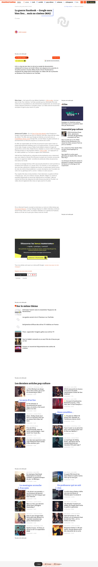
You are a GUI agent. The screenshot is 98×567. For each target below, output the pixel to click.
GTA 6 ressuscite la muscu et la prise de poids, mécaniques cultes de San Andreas (73, 391)
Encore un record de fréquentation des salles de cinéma (38, 347)
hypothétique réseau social (22, 139)
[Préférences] (85, 2)
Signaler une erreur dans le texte (23, 271)
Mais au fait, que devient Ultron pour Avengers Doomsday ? (35, 505)
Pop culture (69, 6)
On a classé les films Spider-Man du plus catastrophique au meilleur (72, 149)
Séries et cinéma (78, 6)
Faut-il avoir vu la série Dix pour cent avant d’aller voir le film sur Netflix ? (73, 429)
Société (25, 278)
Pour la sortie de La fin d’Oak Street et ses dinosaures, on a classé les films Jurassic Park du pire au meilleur (72, 142)
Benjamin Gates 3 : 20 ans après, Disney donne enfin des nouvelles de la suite (73, 529)
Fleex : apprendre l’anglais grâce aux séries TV (38, 332)
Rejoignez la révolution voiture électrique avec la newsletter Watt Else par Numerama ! (72, 123)
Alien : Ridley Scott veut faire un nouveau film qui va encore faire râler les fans (35, 418)
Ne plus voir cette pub (20, 54)
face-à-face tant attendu (39, 133)
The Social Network (20, 209)
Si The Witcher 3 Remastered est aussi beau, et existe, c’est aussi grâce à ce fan (35, 406)
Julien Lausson (22, 32)
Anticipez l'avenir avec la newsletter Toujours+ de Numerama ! (39, 310)
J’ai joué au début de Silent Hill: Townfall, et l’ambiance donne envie (72, 417)
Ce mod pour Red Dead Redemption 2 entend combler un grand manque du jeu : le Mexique (35, 476)
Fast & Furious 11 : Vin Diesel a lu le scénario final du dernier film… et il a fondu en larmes (73, 518)
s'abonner (92, 2)
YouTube (18, 278)
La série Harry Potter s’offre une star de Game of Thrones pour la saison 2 (73, 493)
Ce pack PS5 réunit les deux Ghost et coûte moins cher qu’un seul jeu (73, 475)
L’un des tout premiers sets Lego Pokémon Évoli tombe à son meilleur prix (35, 441)
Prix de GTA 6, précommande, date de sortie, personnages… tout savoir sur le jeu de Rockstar (35, 430)
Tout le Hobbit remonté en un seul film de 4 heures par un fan (41, 340)
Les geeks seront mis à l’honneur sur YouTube (38, 317)
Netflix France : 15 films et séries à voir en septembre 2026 (35, 529)
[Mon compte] (81, 2)
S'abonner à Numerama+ (36, 257)
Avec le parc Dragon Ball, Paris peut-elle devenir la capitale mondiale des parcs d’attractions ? (35, 518)
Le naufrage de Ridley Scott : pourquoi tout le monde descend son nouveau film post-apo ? (72, 442)
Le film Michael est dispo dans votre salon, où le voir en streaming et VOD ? (35, 390)
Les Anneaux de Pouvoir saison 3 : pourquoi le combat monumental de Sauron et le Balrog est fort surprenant (72, 163)
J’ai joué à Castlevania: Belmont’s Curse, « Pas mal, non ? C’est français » (73, 402)
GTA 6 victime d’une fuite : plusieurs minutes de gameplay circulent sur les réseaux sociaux (75, 134)
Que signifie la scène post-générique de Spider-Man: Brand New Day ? (72, 156)
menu (19, 2)
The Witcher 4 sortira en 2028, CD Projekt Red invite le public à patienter (73, 505)
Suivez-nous (56, 57)
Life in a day (49, 100)
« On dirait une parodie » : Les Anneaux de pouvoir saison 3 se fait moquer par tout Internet (35, 494)
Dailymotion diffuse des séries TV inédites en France (40, 324)
